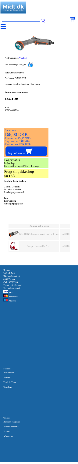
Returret (6, 377)
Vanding (23, 58)
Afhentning (8, 436)
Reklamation (8, 373)
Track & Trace (9, 382)
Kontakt (6, 431)
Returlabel (7, 387)
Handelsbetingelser (11, 422)
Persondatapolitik (11, 426)
